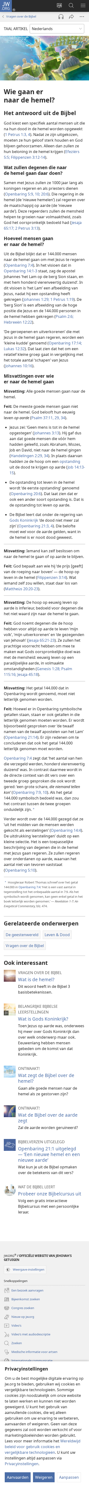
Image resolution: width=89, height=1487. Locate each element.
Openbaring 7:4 (19, 265)
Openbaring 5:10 (20, 870)
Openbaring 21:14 (21, 737)
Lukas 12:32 (14, 348)
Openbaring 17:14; (65, 343)
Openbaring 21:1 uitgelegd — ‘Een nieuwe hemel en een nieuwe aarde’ (49, 1154)
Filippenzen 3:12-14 (27, 157)
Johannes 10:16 (18, 365)
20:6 (44, 194)
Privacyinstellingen (21, 1463)
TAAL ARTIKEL (16, 28)
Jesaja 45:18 (27, 674)
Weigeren (43, 1477)
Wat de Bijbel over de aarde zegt (48, 1118)
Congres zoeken (19, 1308)
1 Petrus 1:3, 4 (17, 134)
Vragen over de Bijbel (21, 16)
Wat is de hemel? (36, 979)
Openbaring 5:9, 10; (22, 194)
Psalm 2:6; (65, 316)
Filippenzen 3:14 (51, 577)
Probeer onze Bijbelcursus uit (49, 1193)
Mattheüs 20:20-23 (21, 588)
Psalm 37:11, (42, 417)
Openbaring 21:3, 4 (36, 526)
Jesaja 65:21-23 (41, 640)
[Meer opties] (82, 16)
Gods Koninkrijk (23, 520)
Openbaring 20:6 (26, 493)
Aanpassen (69, 1477)
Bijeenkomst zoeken (22, 1299)
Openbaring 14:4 (66, 830)
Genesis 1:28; (48, 668)
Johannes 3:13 (46, 433)
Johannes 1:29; (36, 299)
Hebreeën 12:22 (18, 322)
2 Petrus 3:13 (26, 228)
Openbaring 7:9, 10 (30, 792)
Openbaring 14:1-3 (20, 271)
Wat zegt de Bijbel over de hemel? (46, 1078)
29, (57, 417)
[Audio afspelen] (61, 16)
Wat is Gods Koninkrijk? (43, 1019)
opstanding (70, 461)
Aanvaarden (17, 1477)
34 (62, 417)
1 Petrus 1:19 (61, 299)
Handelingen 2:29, (27, 455)
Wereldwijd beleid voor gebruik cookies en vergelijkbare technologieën (42, 1446)
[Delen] (71, 16)
